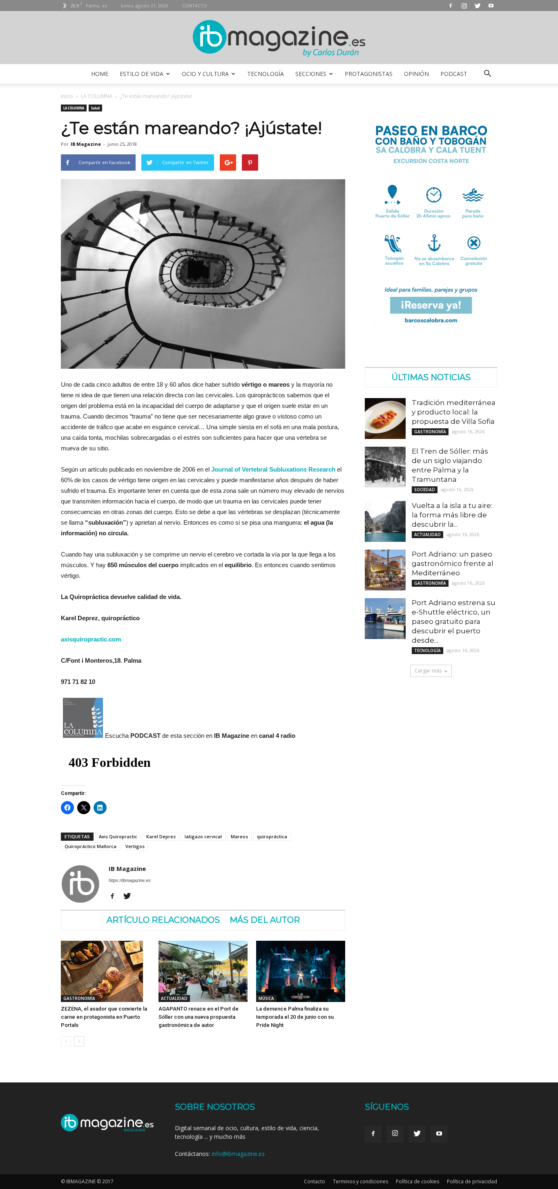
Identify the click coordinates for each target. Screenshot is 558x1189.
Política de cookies (417, 1181)
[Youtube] (491, 5)
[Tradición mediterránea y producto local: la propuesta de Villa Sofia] (385, 418)
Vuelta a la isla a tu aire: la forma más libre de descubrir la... (452, 514)
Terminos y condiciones (360, 1181)
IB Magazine (86, 144)
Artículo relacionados (163, 920)
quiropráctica (272, 836)
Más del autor (265, 920)
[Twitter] (477, 5)
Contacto (314, 1181)
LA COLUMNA (96, 96)
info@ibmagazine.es (238, 1154)
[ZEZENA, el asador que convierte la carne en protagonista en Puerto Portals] (105, 971)
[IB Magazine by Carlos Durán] (279, 38)
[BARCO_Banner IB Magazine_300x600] (431, 347)
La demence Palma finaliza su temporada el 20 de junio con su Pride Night (295, 1017)
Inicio (67, 96)
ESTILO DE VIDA (141, 74)
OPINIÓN (416, 74)
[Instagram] (464, 5)
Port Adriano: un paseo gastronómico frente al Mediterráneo (452, 563)
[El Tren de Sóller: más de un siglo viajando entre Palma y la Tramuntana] (385, 467)
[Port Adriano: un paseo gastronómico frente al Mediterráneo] (385, 570)
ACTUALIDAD (174, 998)
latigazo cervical (203, 836)
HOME (99, 74)
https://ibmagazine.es (130, 880)
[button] (487, 74)
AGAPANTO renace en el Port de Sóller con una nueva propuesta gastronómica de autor (198, 1017)
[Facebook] (450, 5)
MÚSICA (266, 998)
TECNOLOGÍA (265, 74)
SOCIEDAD (424, 489)
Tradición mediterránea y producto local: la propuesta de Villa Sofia (454, 412)
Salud (95, 108)
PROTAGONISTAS (369, 74)
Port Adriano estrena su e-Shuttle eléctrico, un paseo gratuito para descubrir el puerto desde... (454, 621)
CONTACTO (194, 5)
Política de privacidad (472, 1181)
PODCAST (453, 74)
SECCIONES (310, 74)
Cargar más (428, 670)
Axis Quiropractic (118, 836)
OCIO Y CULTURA (205, 74)
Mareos (239, 836)
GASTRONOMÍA (79, 998)
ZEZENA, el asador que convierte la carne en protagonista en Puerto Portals (104, 1017)
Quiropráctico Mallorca (90, 846)
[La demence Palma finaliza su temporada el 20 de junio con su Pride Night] (300, 971)
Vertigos (135, 846)
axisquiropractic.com (91, 639)
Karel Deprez (161, 836)
